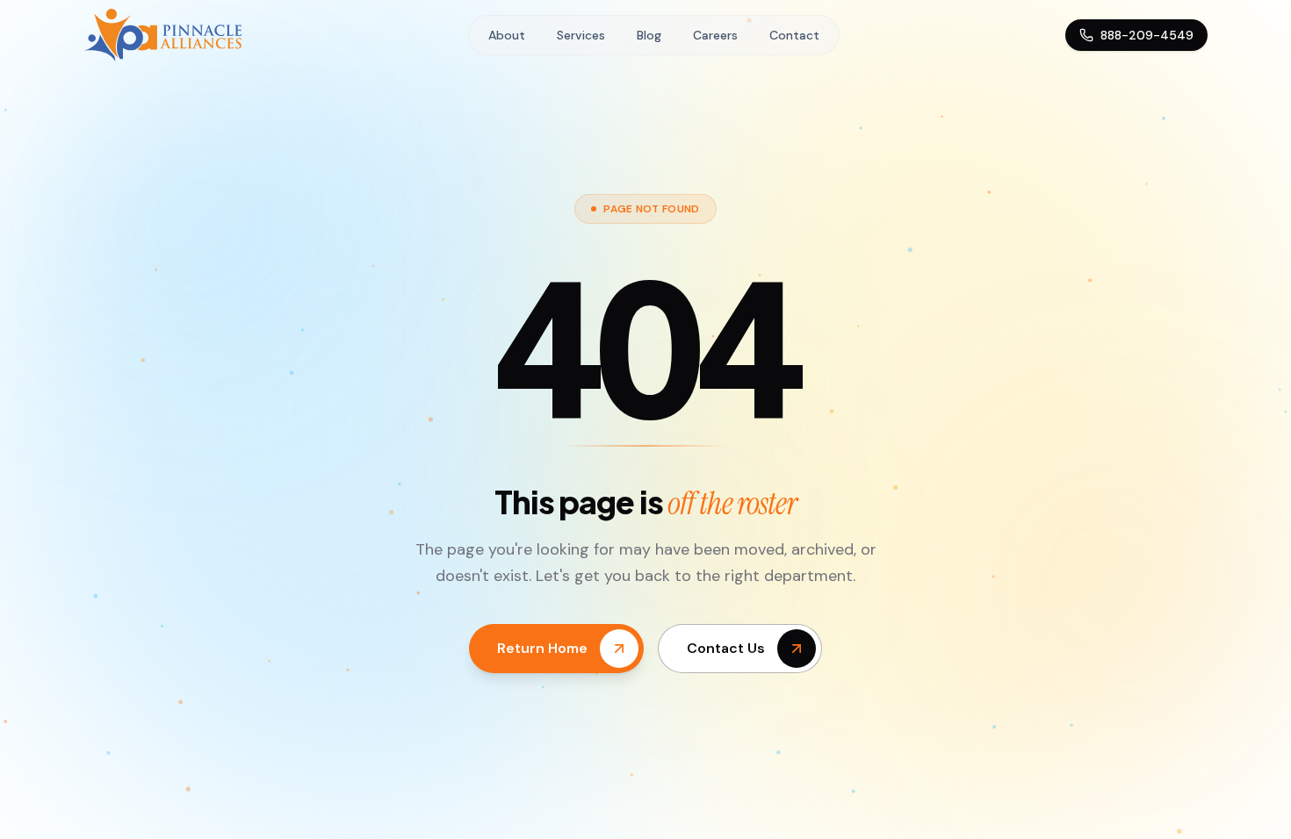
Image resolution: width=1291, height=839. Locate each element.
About (506, 35)
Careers (715, 35)
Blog (649, 35)
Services (581, 35)
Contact (794, 35)
